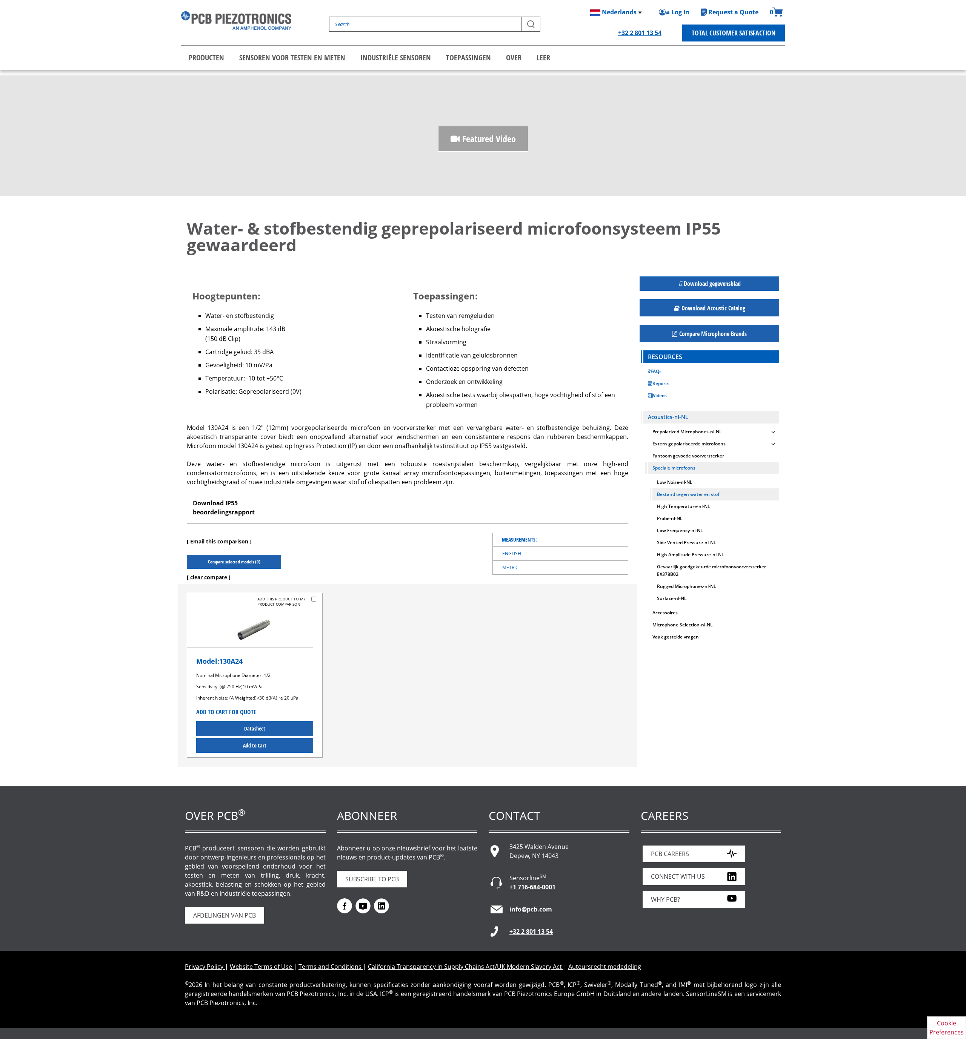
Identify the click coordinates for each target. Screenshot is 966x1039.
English (511, 553)
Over (513, 57)
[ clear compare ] (209, 577)
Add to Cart (254, 745)
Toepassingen (468, 57)
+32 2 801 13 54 (639, 33)
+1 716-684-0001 (532, 887)
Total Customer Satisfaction (733, 32)
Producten (206, 57)
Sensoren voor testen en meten (292, 57)
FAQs (656, 371)
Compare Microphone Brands (713, 334)
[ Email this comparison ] (219, 541)
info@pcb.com (530, 909)
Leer (543, 57)
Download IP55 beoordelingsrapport (224, 507)
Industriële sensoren (395, 57)
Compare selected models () (234, 562)
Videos (660, 395)
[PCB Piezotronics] (236, 20)
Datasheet (254, 728)
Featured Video (489, 138)
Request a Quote (733, 12)
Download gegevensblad (712, 283)
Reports (660, 383)
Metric (510, 567)
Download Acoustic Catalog (713, 308)
